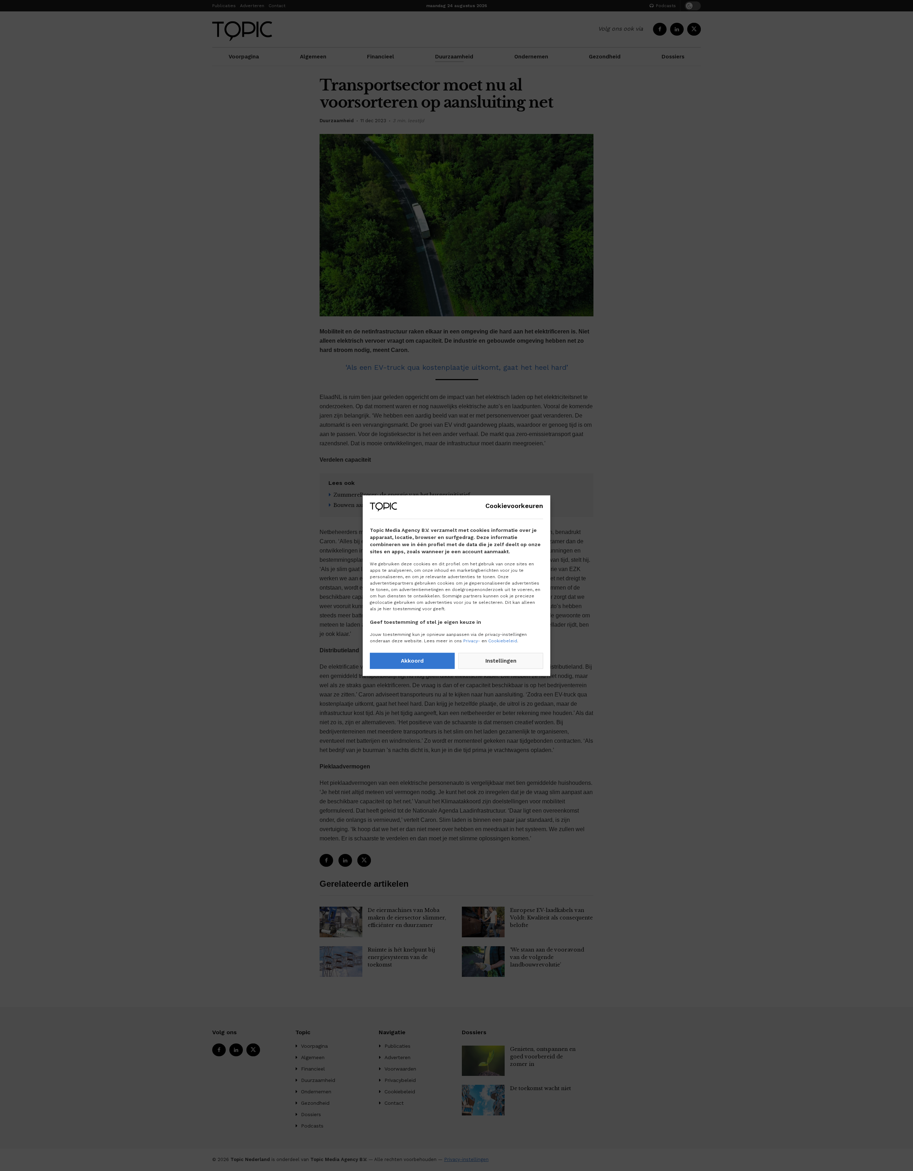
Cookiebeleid (502, 640)
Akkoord (412, 661)
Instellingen (500, 661)
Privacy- (471, 640)
